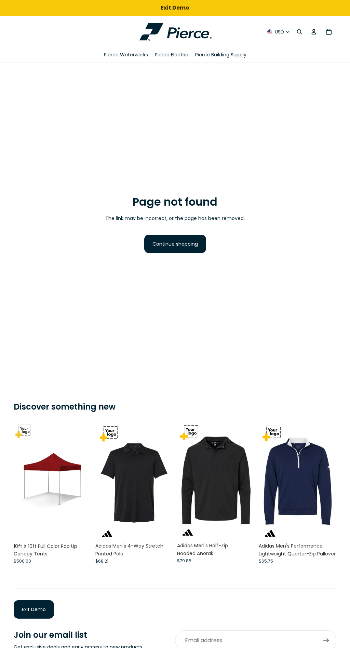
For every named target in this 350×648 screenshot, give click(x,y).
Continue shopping (175, 243)
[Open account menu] (313, 31)
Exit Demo (34, 609)
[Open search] (299, 31)
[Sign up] (326, 640)
